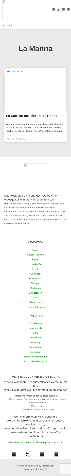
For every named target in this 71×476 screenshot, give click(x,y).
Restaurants (14, 71)
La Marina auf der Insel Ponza (31, 116)
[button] (19, 21)
